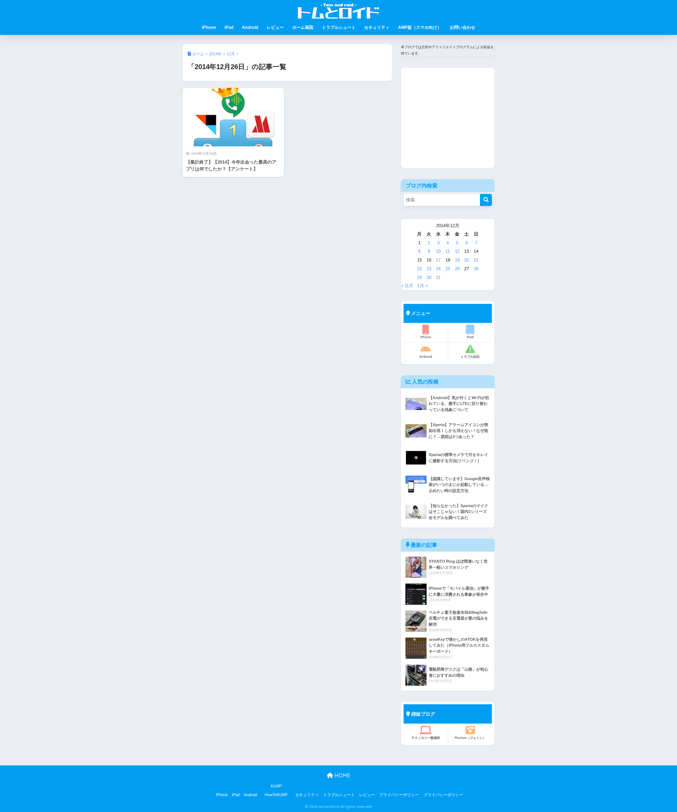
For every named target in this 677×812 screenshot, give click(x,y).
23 (429, 268)
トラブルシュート (339, 27)
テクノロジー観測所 (425, 738)
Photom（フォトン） (470, 738)
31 (438, 277)
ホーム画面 (302, 27)
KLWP (276, 786)
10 (438, 251)
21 (476, 260)
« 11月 (407, 285)
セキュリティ (377, 27)
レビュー (275, 27)
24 (438, 268)
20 (466, 260)
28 (476, 268)
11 (447, 251)
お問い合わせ (462, 27)
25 (447, 268)
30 (429, 277)
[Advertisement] (448, 122)
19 (457, 260)
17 (438, 260)
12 (457, 251)
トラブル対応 (470, 357)
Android (250, 27)
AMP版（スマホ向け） (419, 27)
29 (419, 277)
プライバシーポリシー (399, 795)
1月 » (422, 285)
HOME (341, 775)
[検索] (486, 200)
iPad (229, 27)
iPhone (209, 27)
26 (457, 268)
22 (419, 268)
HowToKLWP (276, 795)
